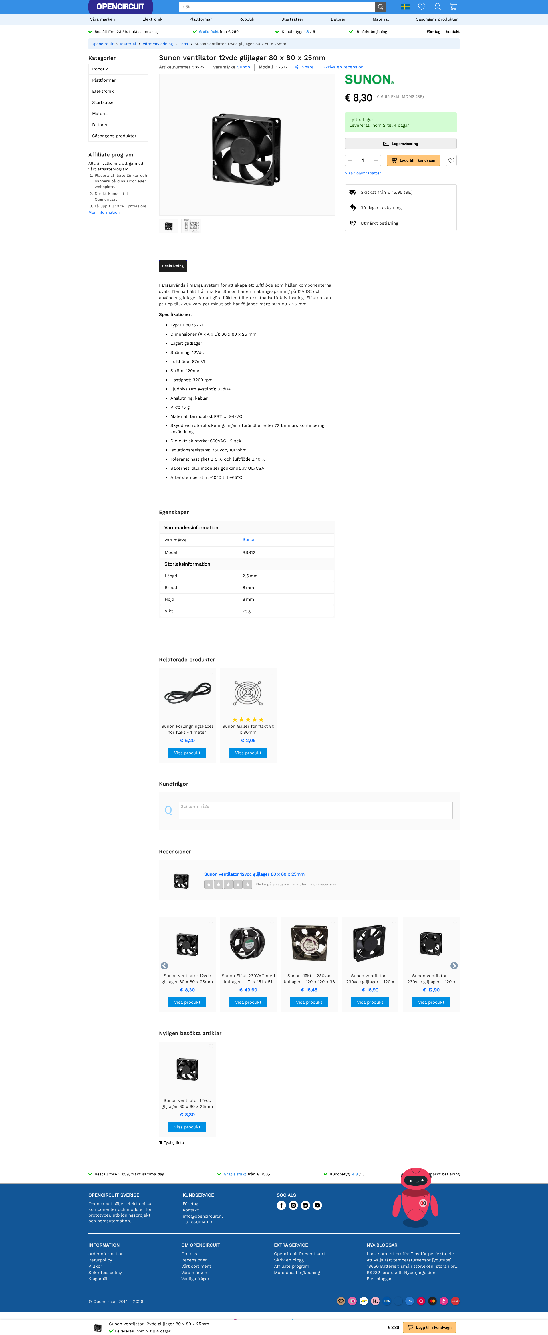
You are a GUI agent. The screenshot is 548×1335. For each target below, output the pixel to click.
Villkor (95, 1266)
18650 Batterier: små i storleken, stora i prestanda (413, 1266)
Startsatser (292, 19)
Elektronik (152, 19)
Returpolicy (100, 1260)
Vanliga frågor (195, 1278)
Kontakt (453, 31)
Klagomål (98, 1278)
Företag (433, 31)
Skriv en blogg (289, 1260)
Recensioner (194, 1260)
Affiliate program (291, 1266)
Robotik (246, 19)
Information (104, 1245)
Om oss (189, 1253)
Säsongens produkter (437, 19)
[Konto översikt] (433, 7)
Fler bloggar (379, 1278)
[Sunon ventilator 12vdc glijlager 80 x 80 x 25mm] (168, 226)
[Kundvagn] (449, 7)
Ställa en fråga (195, 806)
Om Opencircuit (200, 1245)
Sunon (249, 539)
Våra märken (102, 19)
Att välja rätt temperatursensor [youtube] (409, 1260)
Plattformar (201, 19)
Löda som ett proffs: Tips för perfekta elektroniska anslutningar (413, 1253)
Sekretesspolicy (105, 1272)
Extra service (291, 1245)
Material (381, 19)
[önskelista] (417, 7)
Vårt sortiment (196, 1266)
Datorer (338, 19)
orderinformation (106, 1253)
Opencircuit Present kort (299, 1253)
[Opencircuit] (120, 7)
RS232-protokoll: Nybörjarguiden (401, 1272)
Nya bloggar (382, 1245)
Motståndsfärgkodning (297, 1272)
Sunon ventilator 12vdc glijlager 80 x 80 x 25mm (254, 874)
